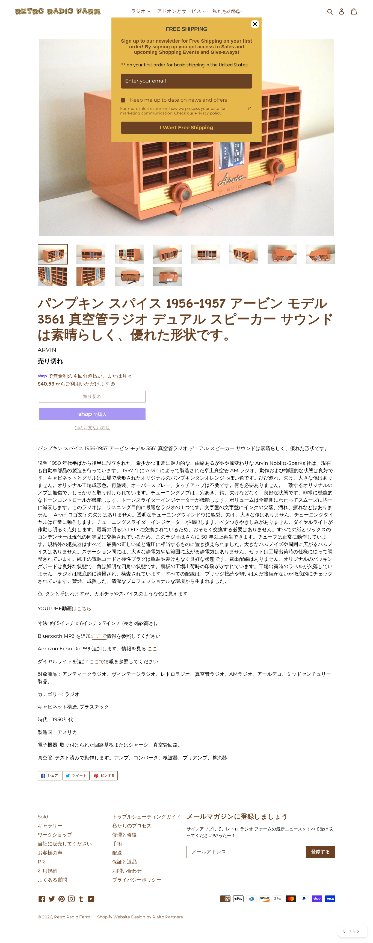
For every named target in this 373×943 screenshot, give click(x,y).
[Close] (255, 24)
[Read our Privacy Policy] (249, 108)
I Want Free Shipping (186, 128)
